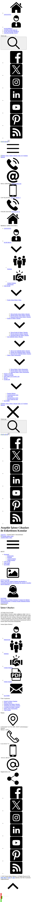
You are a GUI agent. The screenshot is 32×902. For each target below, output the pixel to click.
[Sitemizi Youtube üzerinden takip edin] (16, 113)
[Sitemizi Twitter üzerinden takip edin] (16, 75)
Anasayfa (3, 534)
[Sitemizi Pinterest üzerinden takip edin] (16, 125)
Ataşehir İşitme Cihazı (6, 537)
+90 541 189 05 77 (16, 197)
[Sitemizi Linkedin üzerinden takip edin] (16, 100)
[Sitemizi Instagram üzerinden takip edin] (16, 88)
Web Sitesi (3, 877)
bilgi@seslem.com (16, 183)
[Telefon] (13, 169)
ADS (13, 877)
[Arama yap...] (14, 43)
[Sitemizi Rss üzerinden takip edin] (16, 138)
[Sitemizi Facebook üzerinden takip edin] (16, 62)
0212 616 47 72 (15, 211)
